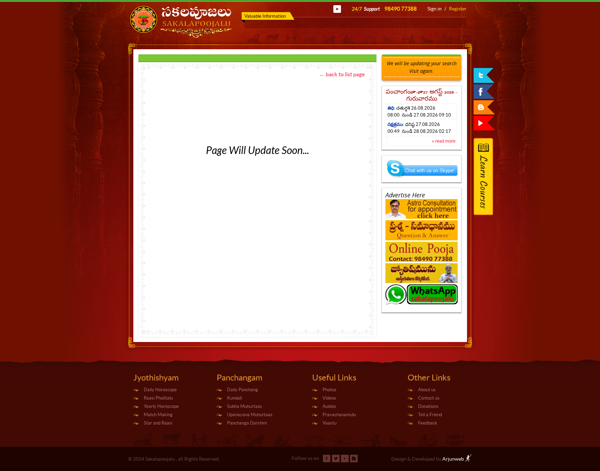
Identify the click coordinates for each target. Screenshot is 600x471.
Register (458, 8)
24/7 (384, 9)
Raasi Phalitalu (158, 398)
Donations (428, 406)
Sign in (434, 8)
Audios (329, 406)
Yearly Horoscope (161, 406)
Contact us (429, 398)
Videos (329, 398)
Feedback (427, 423)
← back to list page (342, 74)
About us (427, 389)
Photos (329, 389)
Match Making (158, 414)
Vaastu (329, 423)
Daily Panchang (242, 389)
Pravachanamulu (339, 414)
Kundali (234, 398)
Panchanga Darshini (247, 423)
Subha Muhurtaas (244, 406)
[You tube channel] (337, 8)
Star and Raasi (158, 423)
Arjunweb (453, 459)
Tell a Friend (430, 414)
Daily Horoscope (160, 389)
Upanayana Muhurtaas (250, 414)
